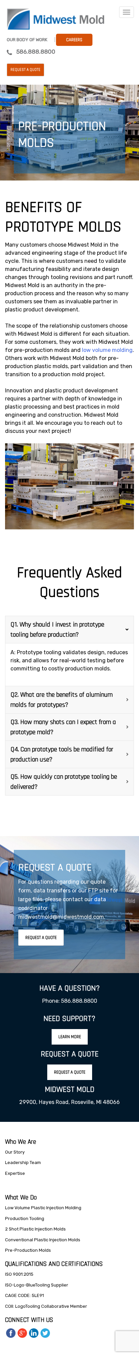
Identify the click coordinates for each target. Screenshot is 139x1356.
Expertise (15, 1173)
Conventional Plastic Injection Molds (42, 1239)
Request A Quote (41, 937)
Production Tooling (24, 1218)
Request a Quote (25, 69)
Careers (74, 40)
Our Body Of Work (27, 39)
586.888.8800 (35, 51)
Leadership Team (23, 1162)
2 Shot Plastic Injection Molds (35, 1229)
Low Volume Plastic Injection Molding (43, 1207)
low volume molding (107, 350)
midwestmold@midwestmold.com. (61, 917)
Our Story (15, 1152)
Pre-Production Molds (28, 1250)
